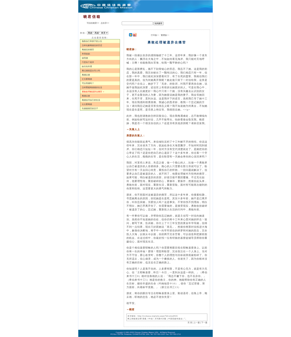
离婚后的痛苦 (88, 49)
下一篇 (204, 322)
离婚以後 (86, 75)
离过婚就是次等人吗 (91, 70)
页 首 (190, 322)
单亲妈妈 (86, 54)
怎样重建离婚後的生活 (92, 87)
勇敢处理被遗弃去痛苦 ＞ (93, 91)
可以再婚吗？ (88, 83)
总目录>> (105, 23)
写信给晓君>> (93, 23)
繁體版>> (165, 35)
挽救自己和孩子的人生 (92, 41)
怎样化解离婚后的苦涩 (92, 45)
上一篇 (197, 322)
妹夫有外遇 (87, 66)
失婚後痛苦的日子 (90, 108)
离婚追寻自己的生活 (91, 100)
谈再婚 (85, 58)
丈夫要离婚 (87, 79)
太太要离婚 (87, 104)
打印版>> (155, 35)
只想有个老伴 (88, 62)
